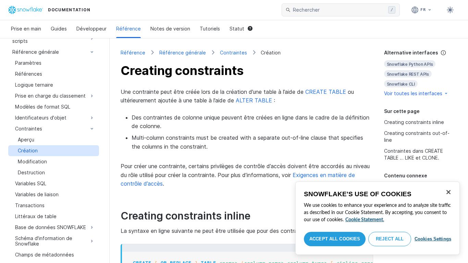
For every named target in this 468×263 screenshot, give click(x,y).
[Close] (448, 192)
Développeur (91, 29)
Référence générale (182, 52)
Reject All (390, 238)
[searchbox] (339, 10)
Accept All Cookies (334, 238)
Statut (237, 29)
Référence (128, 29)
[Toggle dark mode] (450, 10)
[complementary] (420, 73)
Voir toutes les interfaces (413, 93)
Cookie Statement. (364, 219)
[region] (377, 218)
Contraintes (233, 52)
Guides (59, 29)
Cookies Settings (433, 238)
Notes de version (170, 29)
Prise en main (26, 29)
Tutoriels (210, 29)
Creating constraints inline (414, 122)
